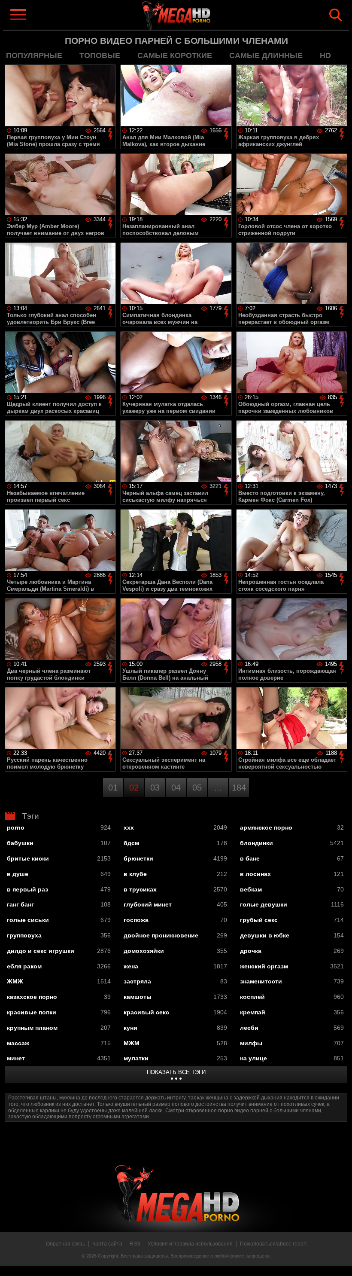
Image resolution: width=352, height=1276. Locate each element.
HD (325, 55)
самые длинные (266, 55)
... (218, 787)
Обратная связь (65, 1244)
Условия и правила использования (190, 1244)
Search (335, 15)
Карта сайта (107, 1244)
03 (155, 787)
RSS (135, 1244)
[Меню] (17, 14)
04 (176, 787)
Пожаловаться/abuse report (273, 1244)
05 (197, 787)
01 (113, 787)
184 (239, 787)
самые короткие (174, 55)
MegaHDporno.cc (190, 14)
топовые (99, 55)
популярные (34, 55)
